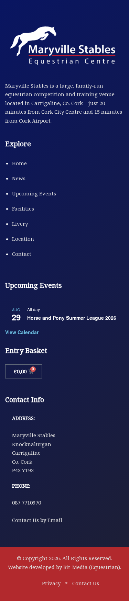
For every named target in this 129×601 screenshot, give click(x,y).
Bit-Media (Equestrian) (91, 567)
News (18, 178)
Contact (21, 253)
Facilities (23, 208)
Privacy (51, 583)
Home (19, 163)
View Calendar (22, 332)
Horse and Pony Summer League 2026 (71, 317)
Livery (20, 223)
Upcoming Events (34, 193)
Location (23, 238)
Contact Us (85, 583)
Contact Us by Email (37, 520)
